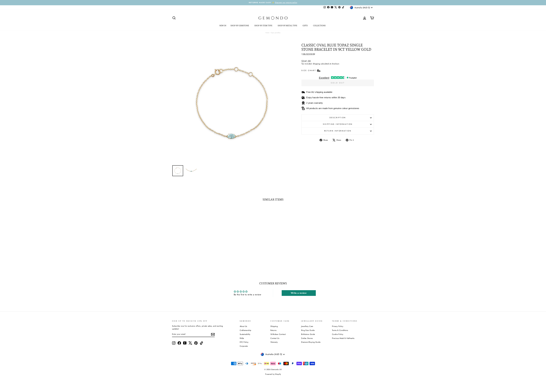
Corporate (244, 346)
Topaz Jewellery (276, 33)
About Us (243, 326)
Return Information (337, 131)
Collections (319, 25)
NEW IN (222, 25)
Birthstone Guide (308, 334)
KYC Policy (244, 342)
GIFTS (305, 25)
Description (338, 117)
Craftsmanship (245, 330)
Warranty (274, 342)
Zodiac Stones (307, 338)
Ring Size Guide (308, 330)
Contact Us (274, 338)
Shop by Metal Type (288, 25)
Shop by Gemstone (239, 25)
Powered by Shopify (273, 374)
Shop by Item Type (263, 25)
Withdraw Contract (278, 334)
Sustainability (245, 334)
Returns (273, 330)
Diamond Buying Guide (310, 342)
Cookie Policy (337, 334)
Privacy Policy (337, 326)
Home (267, 33)
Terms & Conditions (340, 330)
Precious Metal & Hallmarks (343, 338)
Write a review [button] (299, 293)
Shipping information (337, 124)
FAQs (242, 338)
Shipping (316, 63)
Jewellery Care (307, 326)
